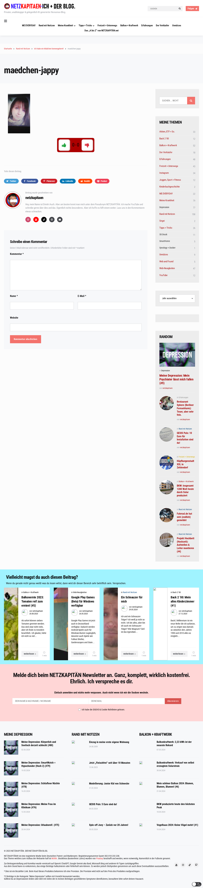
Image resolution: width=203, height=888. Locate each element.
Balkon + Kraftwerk (129, 25)
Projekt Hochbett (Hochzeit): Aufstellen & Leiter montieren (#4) (185, 545)
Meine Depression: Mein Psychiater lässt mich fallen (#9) (176, 379)
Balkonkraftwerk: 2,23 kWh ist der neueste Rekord (174, 743)
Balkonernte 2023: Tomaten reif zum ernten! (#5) (32, 601)
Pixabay (99, 858)
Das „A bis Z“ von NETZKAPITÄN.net (102, 30)
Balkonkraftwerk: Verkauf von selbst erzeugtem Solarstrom (175, 764)
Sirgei (162, 220)
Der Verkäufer (162, 25)
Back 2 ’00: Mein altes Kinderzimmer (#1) (182, 601)
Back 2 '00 (164, 138)
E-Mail (82, 296)
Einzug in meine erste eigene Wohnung (109, 742)
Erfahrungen (147, 25)
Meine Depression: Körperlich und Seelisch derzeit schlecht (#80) (38, 743)
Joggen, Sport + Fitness (170, 179)
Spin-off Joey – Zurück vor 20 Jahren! (108, 824)
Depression (164, 207)
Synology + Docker (167, 247)
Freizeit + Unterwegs (107, 25)
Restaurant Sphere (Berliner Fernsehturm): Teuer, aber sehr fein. (185, 408)
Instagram (164, 172)
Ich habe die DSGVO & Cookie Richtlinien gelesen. (103, 709)
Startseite (8, 48)
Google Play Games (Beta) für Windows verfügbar (83, 601)
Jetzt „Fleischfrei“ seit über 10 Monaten (109, 762)
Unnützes (176, 25)
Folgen (191, 8)
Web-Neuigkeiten (167, 268)
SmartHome (164, 241)
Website (14, 317)
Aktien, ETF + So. (167, 131)
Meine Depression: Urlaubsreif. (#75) (40, 824)
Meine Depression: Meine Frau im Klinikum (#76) (38, 806)
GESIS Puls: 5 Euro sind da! (103, 804)
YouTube (163, 275)
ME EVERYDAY (29, 25)
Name (14, 296)
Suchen (191, 100)
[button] (196, 884)
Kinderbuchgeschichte (169, 186)
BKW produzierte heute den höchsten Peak (176, 806)
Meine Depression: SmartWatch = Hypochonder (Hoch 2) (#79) (38, 764)
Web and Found (166, 261)
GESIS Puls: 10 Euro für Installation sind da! (185, 438)
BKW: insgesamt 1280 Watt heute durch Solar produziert (185, 490)
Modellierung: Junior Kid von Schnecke (109, 783)
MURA (54, 858)
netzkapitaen (34, 198)
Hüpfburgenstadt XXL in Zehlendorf (185, 464)
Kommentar (17, 253)
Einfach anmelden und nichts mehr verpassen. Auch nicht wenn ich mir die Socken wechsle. (101, 692)
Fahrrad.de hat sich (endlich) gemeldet (184, 517)
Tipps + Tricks (85, 25)
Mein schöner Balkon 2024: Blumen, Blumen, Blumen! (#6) (175, 785)
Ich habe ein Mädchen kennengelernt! (49, 48)
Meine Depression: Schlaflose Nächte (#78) (40, 785)
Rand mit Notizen (47, 25)
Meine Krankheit (65, 25)
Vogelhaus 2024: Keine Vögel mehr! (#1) (177, 824)
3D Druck (163, 234)
